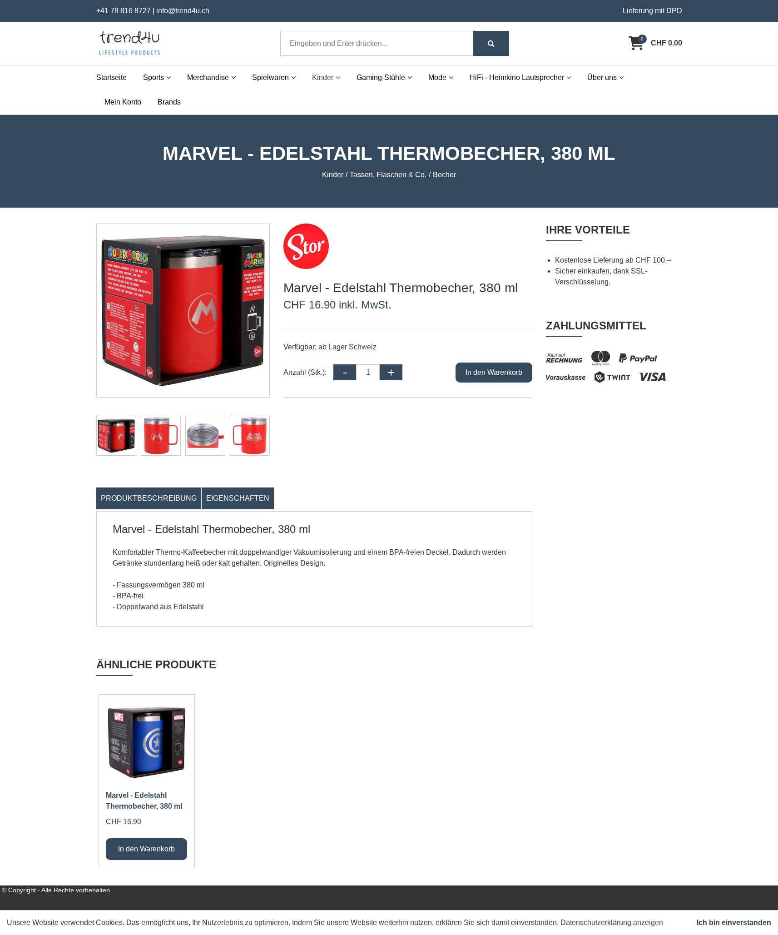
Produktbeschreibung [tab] (149, 498)
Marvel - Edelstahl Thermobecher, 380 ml (144, 800)
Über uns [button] (602, 77)
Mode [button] (437, 77)
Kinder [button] (322, 77)
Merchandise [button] (208, 77)
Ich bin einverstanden (734, 922)
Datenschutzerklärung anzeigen (611, 922)
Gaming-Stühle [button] (381, 77)
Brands (169, 102)
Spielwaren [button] (270, 77)
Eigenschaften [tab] (237, 498)
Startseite (111, 77)
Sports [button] (153, 77)
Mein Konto (122, 102)
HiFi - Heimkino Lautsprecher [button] (517, 77)
